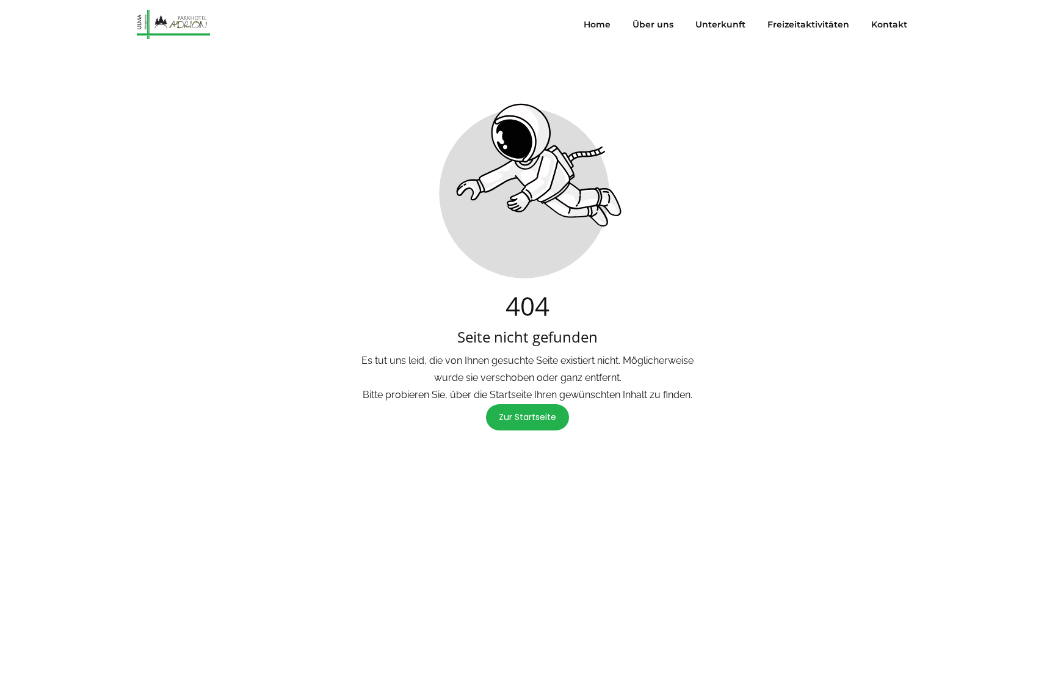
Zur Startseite (527, 417)
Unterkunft (720, 24)
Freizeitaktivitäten (808, 24)
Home (597, 24)
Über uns (653, 24)
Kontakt (889, 24)
